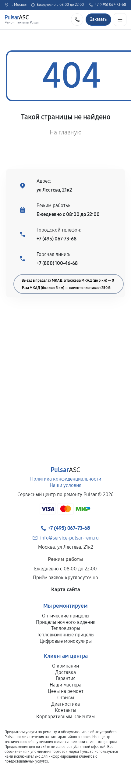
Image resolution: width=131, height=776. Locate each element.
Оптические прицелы (65, 616)
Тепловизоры (65, 628)
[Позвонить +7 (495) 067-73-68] (77, 19)
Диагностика (65, 704)
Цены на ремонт (65, 691)
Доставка (65, 672)
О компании (65, 666)
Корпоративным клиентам (65, 716)
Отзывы (65, 698)
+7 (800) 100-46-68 (57, 263)
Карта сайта (65, 589)
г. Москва (19, 5)
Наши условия (65, 485)
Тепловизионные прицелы (65, 635)
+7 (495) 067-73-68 (110, 5)
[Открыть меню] (120, 19)
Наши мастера (65, 685)
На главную (66, 132)
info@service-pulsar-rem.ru (69, 538)
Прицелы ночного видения (65, 622)
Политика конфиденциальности (65, 479)
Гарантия (66, 678)
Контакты (65, 710)
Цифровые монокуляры (66, 641)
